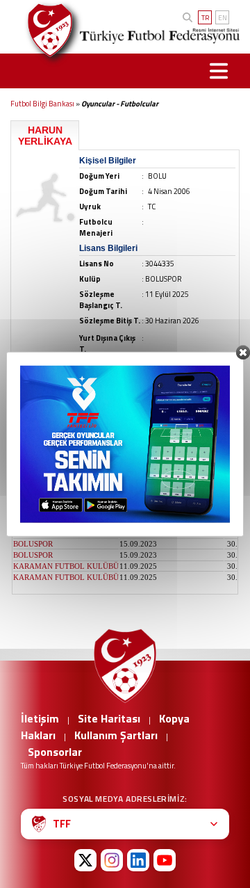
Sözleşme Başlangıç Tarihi (171, 430)
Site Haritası (109, 718)
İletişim (40, 718)
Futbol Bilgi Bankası (42, 103)
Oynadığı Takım (45, 430)
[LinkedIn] (138, 860)
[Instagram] (112, 860)
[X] (85, 860)
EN (222, 18)
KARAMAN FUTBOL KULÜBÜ (66, 566)
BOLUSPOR (33, 443)
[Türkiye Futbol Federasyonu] (44, 30)
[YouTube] (164, 860)
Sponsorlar (55, 751)
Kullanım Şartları (116, 735)
